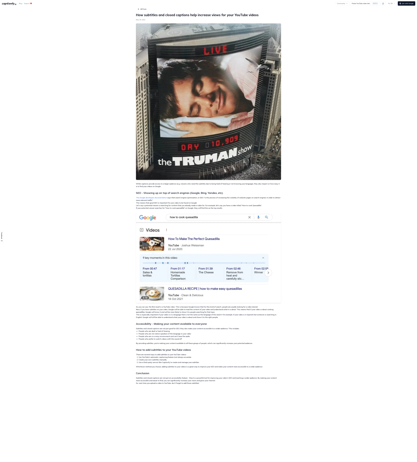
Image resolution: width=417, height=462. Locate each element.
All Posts (143, 9)
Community (341, 3)
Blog (20, 3)
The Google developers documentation (151, 198)
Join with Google (408, 3)
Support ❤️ (28, 3)
